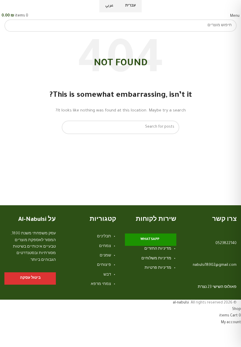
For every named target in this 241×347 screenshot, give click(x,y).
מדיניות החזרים (157, 249)
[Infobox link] (211, 252)
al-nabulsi (181, 303)
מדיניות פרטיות (158, 268)
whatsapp (149, 239)
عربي (109, 6)
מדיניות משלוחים (156, 259)
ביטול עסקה (30, 278)
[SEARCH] (10, 25)
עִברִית (130, 6)
